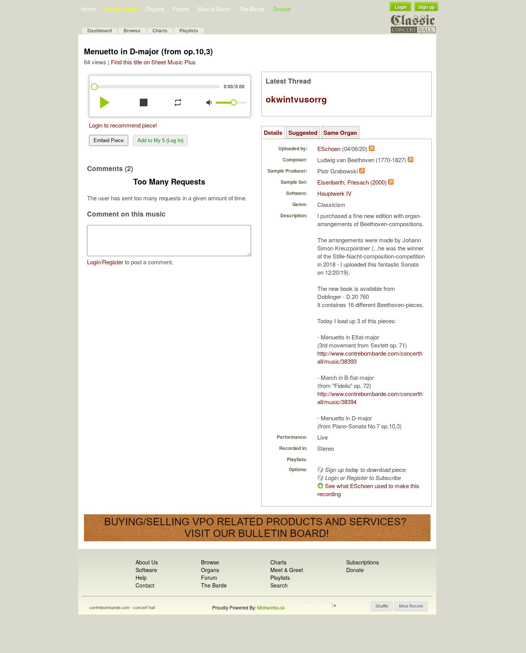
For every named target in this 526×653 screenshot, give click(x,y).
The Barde (252, 9)
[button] (382, 606)
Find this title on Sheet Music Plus (153, 62)
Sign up (426, 7)
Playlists (188, 31)
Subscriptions (362, 562)
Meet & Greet (214, 9)
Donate (282, 9)
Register (112, 262)
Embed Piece (109, 140)
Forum (181, 9)
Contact (145, 585)
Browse (132, 31)
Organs (155, 9)
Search (279, 585)
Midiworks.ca (271, 607)
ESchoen (328, 148)
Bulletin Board (121, 9)
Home (88, 9)
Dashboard (99, 31)
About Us (147, 562)
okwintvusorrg (296, 99)
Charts (160, 31)
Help (141, 577)
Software (146, 570)
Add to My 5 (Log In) (160, 140)
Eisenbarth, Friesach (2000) (352, 182)
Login (401, 7)
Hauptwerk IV (334, 193)
